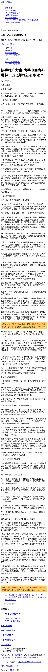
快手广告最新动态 (31, 20)
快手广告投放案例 (12, 22)
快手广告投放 (29, 658)
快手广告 (16, 324)
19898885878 (41, 327)
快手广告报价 (10, 11)
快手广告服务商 (11, 15)
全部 (7, 20)
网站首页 (9, 8)
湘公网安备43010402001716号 (29, 662)
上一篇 (24, 595)
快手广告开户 (17, 658)
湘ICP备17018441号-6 (9, 666)
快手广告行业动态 (16, 20)
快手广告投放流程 (12, 13)
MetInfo (13, 670)
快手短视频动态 (11, 18)
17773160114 (6, 645)
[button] (5, 44)
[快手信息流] (24, 2)
